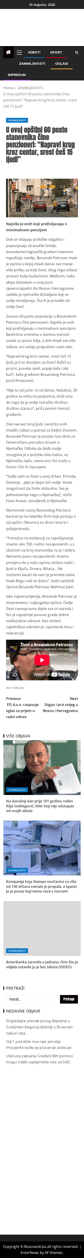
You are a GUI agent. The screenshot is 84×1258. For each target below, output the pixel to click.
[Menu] (19, 52)
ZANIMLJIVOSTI (32, 64)
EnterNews (30, 1252)
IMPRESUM (17, 75)
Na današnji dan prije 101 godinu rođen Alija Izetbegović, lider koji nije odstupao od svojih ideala (40, 806)
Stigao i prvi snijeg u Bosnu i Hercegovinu (60, 704)
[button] (19, 52)
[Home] (8, 52)
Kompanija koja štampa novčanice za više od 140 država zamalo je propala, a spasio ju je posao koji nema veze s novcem (41, 886)
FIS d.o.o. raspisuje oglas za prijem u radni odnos (22, 707)
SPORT (56, 52)
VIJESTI (34, 52)
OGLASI (61, 64)
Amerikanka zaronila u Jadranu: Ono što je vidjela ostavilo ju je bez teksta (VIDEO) (42, 964)
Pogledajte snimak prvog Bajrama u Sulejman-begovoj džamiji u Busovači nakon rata (39, 1027)
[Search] (77, 52)
